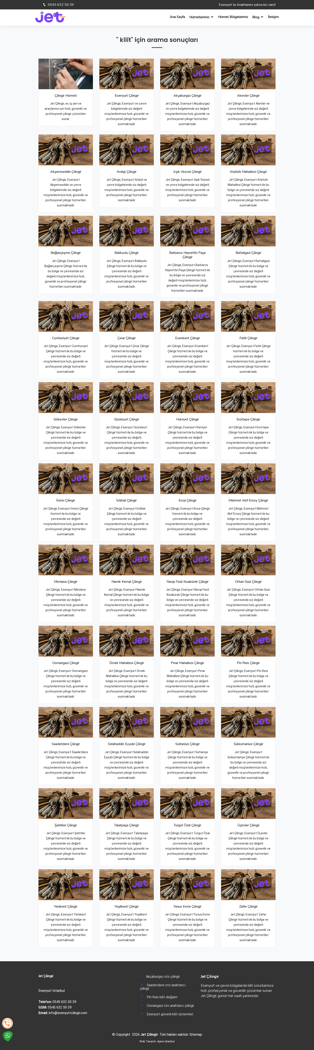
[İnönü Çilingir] (65, 478)
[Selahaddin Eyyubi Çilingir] (126, 722)
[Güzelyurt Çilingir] (126, 397)
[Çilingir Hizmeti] (65, 74)
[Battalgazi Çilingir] (248, 231)
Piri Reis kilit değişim (160, 997)
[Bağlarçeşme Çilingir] (65, 231)
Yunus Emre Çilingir (187, 906)
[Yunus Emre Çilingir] (187, 884)
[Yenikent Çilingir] (65, 884)
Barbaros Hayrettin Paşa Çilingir (187, 254)
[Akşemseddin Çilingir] (65, 150)
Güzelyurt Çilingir (126, 419)
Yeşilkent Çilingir (126, 906)
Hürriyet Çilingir (187, 419)
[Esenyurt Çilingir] (126, 74)
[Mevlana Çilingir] (65, 560)
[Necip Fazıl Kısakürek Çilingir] (187, 560)
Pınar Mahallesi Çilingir (187, 663)
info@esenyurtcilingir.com (68, 1013)
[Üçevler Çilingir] (248, 803)
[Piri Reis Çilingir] (248, 641)
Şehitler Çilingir (66, 825)
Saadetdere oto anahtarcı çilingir (162, 986)
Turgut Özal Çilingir (187, 825)
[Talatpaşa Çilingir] (126, 803)
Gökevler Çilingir (66, 419)
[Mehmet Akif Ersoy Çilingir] (248, 478)
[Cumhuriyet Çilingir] (65, 316)
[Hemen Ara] (7, 1023)
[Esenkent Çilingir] (187, 316)
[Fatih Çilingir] (248, 316)
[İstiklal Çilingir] (126, 478)
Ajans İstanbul (166, 1041)
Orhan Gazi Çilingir (248, 581)
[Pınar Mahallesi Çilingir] (187, 641)
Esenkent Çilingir (187, 338)
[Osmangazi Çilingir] (65, 641)
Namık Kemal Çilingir (127, 581)
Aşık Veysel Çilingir (187, 171)
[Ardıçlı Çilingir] (126, 150)
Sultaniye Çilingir (187, 744)
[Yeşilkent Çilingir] (126, 884)
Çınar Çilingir (126, 338)
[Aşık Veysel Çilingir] (187, 150)
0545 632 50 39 (60, 4)
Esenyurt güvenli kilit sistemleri (168, 1014)
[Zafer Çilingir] (248, 884)
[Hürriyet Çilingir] (187, 397)
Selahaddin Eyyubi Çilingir (126, 744)
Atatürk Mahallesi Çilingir (248, 171)
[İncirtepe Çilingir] (248, 397)
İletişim (273, 17)
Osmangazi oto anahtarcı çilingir (169, 1005)
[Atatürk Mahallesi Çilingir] (248, 150)
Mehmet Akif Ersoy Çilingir (248, 500)
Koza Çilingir (188, 500)
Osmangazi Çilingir (65, 663)
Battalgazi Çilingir (248, 252)
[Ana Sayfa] (50, 17)
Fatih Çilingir (248, 338)
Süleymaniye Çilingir (248, 744)
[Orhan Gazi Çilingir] (248, 560)
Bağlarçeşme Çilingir (66, 252)
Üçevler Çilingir (248, 825)
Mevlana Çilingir (65, 581)
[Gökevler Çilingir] (65, 397)
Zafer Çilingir (248, 906)
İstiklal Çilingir (126, 500)
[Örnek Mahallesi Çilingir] (126, 641)
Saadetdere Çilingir (66, 744)
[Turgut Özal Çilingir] (187, 803)
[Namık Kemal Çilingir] (126, 560)
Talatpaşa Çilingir (126, 825)
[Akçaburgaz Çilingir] (187, 74)
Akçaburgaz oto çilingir (162, 976)
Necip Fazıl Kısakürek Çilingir (187, 581)
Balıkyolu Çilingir (126, 252)
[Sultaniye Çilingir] (187, 722)
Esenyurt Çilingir (127, 95)
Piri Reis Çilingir (248, 663)
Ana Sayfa (177, 17)
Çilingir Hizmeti (66, 95)
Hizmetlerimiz (199, 17)
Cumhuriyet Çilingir (65, 338)
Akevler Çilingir (248, 95)
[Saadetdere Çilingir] (65, 722)
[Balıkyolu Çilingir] (126, 231)
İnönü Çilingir (65, 500)
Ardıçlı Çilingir (126, 171)
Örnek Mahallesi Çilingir (126, 663)
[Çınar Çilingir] (126, 316)
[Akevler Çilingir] (248, 74)
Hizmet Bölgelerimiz (233, 17)
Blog (255, 17)
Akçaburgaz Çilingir (187, 95)
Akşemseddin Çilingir (65, 171)
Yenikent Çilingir (65, 906)
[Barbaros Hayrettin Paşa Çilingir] (187, 231)
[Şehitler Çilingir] (65, 803)
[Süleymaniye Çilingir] (248, 722)
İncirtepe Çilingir (248, 419)
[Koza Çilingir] (187, 478)
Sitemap (195, 1034)
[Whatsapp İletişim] (7, 1036)
